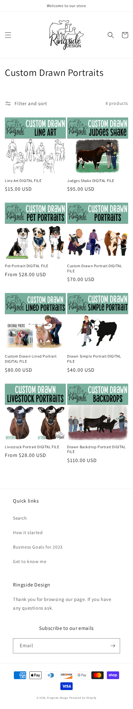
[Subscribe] (113, 645)
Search (20, 518)
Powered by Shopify (83, 697)
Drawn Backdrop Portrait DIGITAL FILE (96, 449)
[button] (8, 35)
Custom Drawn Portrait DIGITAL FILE (94, 268)
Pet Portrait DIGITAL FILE (26, 265)
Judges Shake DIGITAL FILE (90, 180)
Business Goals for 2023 (38, 547)
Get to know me (29, 561)
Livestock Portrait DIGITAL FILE (32, 446)
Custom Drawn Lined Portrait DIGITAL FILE (30, 359)
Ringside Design (57, 697)
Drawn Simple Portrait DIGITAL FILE (94, 359)
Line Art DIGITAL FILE (23, 180)
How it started (28, 532)
